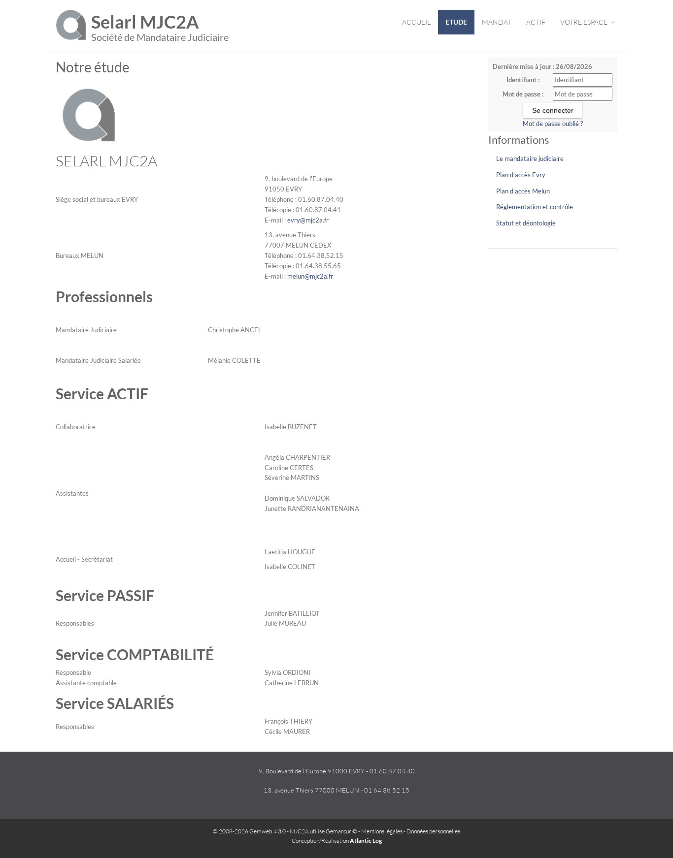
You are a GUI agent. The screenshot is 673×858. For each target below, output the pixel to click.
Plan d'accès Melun (523, 191)
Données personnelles (433, 831)
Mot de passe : (523, 94)
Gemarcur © (341, 831)
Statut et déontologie (526, 223)
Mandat (496, 22)
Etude (456, 22)
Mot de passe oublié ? (553, 123)
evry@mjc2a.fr (308, 220)
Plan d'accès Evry (520, 175)
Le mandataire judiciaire (530, 158)
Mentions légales (382, 831)
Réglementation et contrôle (534, 207)
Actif (535, 22)
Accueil (416, 22)
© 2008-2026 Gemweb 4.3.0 (249, 831)
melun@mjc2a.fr (310, 276)
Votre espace (584, 22)
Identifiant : (522, 80)
